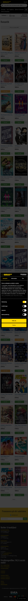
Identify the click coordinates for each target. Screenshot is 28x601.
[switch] (24, 306)
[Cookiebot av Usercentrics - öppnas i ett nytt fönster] (20, 275)
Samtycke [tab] (5, 278)
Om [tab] (23, 278)
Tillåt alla (14, 320)
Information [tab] (14, 278)
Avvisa (14, 325)
